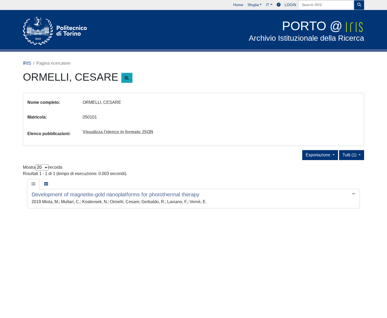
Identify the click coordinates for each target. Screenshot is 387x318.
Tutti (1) (350, 155)
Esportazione (318, 155)
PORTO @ (306, 30)
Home (238, 5)
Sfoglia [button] (253, 5)
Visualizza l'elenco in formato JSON (118, 132)
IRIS (27, 63)
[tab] (33, 184)
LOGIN (290, 5)
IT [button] (267, 5)
